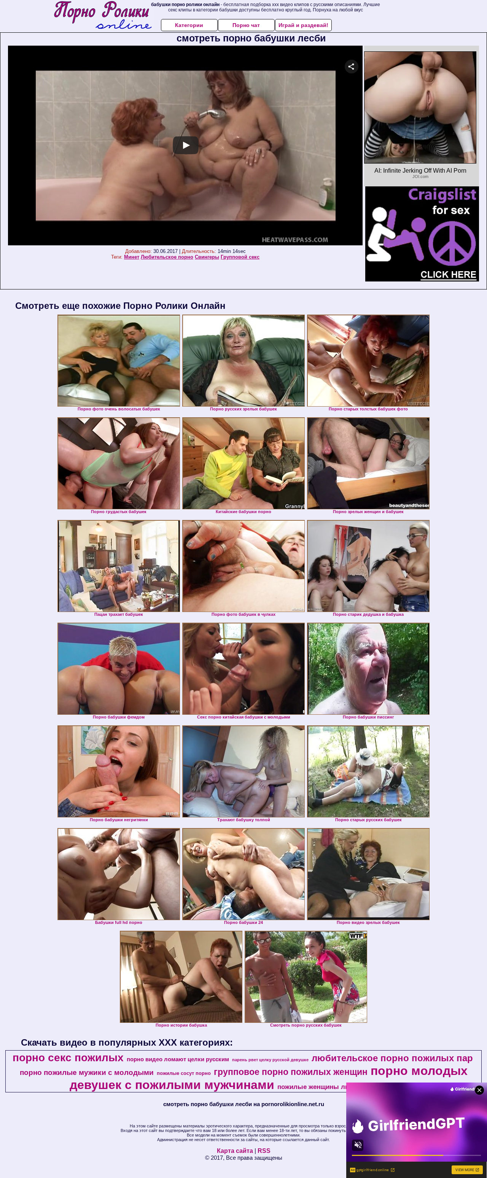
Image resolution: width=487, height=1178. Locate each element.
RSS (264, 1151)
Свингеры (207, 257)
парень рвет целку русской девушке (270, 1059)
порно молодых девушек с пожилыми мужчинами (269, 1078)
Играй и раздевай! (303, 25)
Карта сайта (235, 1151)
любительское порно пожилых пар (392, 1058)
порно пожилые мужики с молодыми (87, 1072)
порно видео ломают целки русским (178, 1059)
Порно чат (246, 25)
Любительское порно (167, 257)
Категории (189, 25)
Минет (131, 257)
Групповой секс (240, 257)
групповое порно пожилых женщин (291, 1072)
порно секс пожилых (68, 1058)
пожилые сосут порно (184, 1073)
